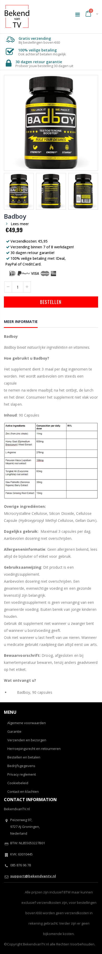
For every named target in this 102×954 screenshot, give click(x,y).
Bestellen (50, 301)
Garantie (14, 731)
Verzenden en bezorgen (26, 740)
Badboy (15, 216)
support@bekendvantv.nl (33, 876)
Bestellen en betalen (23, 757)
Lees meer (20, 223)
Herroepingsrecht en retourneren (34, 748)
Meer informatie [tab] (21, 321)
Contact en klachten (23, 791)
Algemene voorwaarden (26, 723)
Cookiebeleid (17, 783)
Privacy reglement (21, 774)
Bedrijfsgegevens (21, 765)
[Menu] (77, 14)
